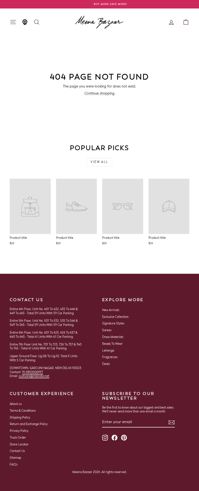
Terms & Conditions (23, 411)
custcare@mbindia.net (34, 376)
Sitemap (15, 458)
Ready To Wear (112, 344)
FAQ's (13, 464)
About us (16, 404)
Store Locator (19, 444)
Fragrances (109, 357)
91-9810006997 (32, 372)
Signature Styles (113, 323)
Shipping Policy (20, 417)
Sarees (106, 330)
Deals (106, 364)
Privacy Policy (19, 431)
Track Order (18, 437)
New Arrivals (110, 310)
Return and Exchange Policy (29, 424)
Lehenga (108, 350)
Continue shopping (99, 93)
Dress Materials (112, 337)
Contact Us (17, 451)
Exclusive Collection (115, 317)
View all (99, 162)
